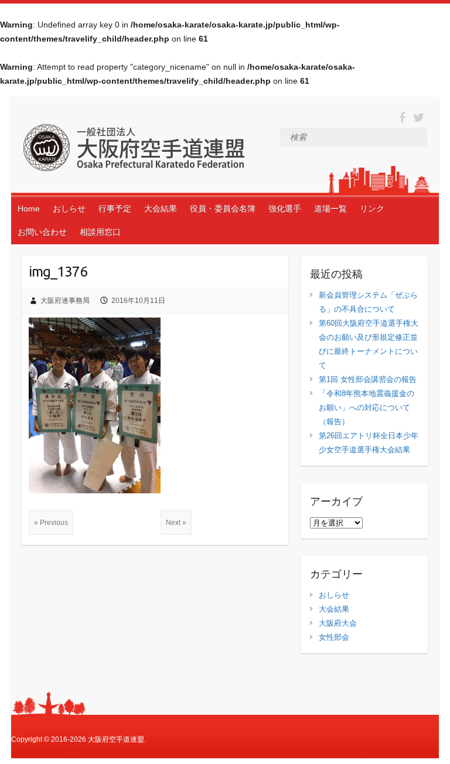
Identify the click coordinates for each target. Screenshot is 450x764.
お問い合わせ (42, 232)
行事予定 (114, 208)
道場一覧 (330, 208)
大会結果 (160, 208)
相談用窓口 (100, 232)
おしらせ (69, 208)
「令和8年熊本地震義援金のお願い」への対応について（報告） (366, 407)
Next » (176, 523)
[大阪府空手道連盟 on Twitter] (419, 117)
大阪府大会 (338, 623)
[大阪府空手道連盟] (133, 150)
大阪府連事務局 (65, 300)
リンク (372, 208)
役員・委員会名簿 (222, 208)
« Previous (51, 523)
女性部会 (334, 637)
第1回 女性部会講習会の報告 (368, 379)
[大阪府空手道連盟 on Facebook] (402, 117)
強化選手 (284, 208)
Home (29, 208)
